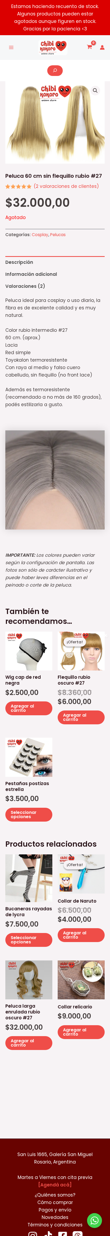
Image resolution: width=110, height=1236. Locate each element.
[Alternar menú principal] (11, 48)
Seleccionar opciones (24, 814)
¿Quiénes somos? (55, 1195)
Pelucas (58, 234)
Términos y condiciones (55, 1225)
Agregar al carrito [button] (22, 708)
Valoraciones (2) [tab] (25, 286)
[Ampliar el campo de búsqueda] (55, 70)
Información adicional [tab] (31, 274)
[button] (95, 90)
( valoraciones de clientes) (66, 186)
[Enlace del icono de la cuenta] (102, 47)
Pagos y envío (55, 1210)
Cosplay (40, 234)
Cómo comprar (55, 1202)
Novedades (55, 1217)
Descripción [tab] (19, 262)
